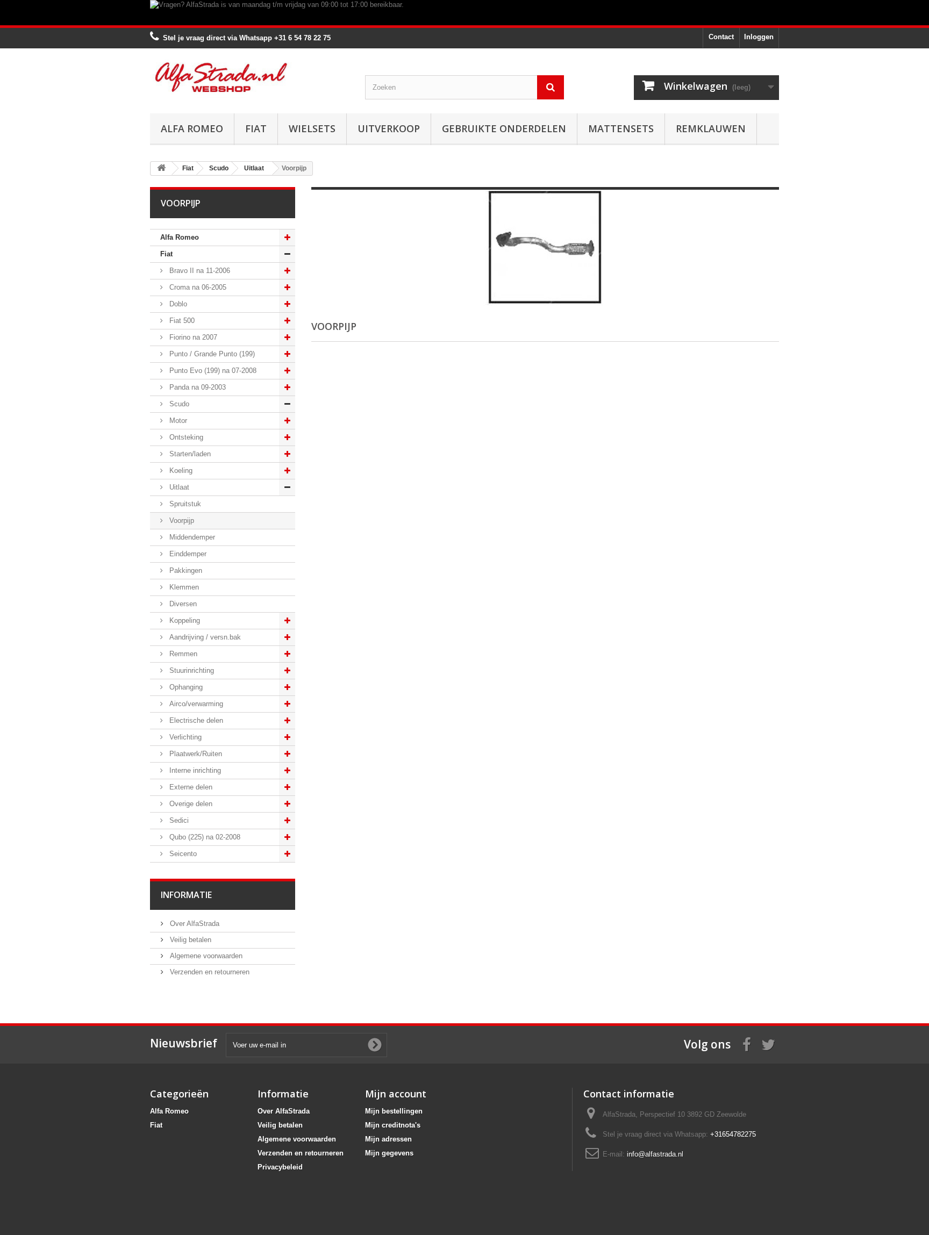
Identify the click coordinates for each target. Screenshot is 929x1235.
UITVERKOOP (389, 128)
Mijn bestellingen (394, 1111)
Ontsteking (185, 437)
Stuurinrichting (190, 670)
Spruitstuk (184, 504)
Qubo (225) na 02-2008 (203, 837)
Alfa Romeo (192, 128)
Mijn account (395, 1093)
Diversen (182, 604)
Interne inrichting (194, 770)
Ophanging (185, 687)
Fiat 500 (181, 321)
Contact (721, 37)
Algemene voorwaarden (205, 956)
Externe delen (189, 787)
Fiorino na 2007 (192, 337)
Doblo (177, 304)
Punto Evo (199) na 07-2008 (211, 371)
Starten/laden (189, 454)
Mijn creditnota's (392, 1125)
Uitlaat (178, 487)
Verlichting (184, 737)
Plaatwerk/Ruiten (194, 754)
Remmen (182, 654)
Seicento (182, 854)
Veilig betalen (189, 940)
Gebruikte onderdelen (504, 128)
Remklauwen (711, 128)
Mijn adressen (388, 1139)
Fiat (256, 128)
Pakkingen (184, 570)
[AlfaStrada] (249, 77)
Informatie (186, 895)
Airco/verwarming (195, 704)
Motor (177, 421)
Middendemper (191, 537)
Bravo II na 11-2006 (198, 271)
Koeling (179, 470)
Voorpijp (180, 520)
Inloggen (759, 37)
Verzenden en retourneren (208, 972)
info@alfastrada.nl (655, 1154)
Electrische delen (195, 720)
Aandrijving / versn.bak (204, 637)
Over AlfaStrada (193, 924)
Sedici (178, 820)
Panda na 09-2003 (196, 387)
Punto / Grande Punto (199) (211, 354)
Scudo (178, 404)
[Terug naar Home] (161, 168)
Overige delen (189, 804)
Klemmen (183, 587)
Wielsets (312, 128)
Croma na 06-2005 (196, 287)
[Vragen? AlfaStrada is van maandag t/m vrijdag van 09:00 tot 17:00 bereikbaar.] (464, 12)
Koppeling (183, 620)
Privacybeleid (280, 1167)
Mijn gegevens (389, 1153)
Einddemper (186, 554)
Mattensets (621, 128)
